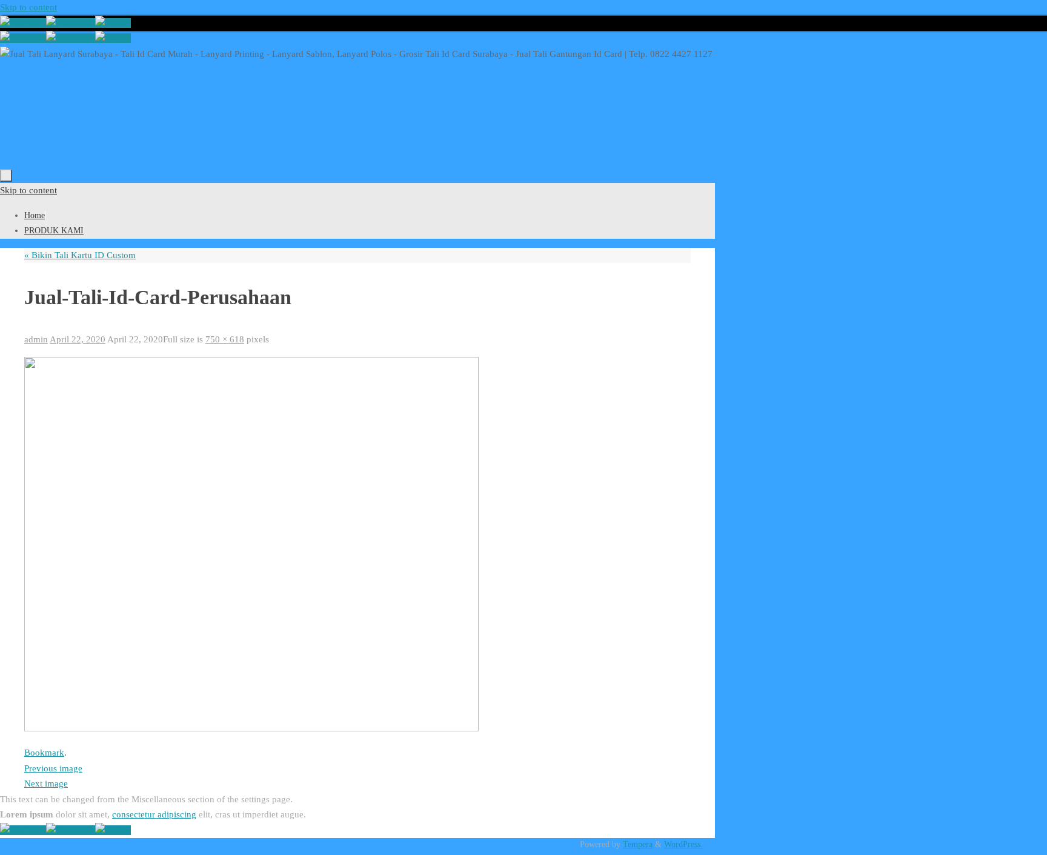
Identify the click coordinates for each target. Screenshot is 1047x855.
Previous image (53, 768)
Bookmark (44, 752)
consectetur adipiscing (154, 814)
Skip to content (28, 7)
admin (36, 339)
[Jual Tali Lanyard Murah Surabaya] (70, 23)
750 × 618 (224, 339)
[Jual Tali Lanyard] (23, 23)
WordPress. (683, 844)
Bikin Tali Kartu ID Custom (80, 255)
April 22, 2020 (77, 339)
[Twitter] (113, 23)
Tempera (638, 844)
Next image (46, 783)
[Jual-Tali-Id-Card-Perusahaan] (251, 728)
